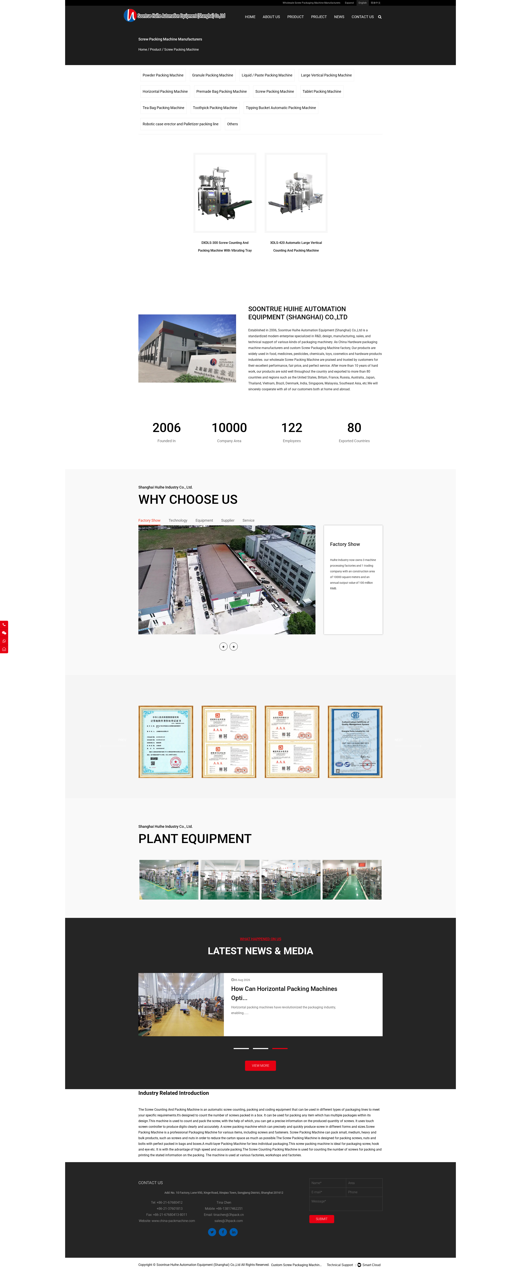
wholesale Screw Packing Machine (294, 360)
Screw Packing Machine (274, 91)
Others (232, 124)
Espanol (349, 2)
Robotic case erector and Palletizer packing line (181, 124)
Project (319, 17)
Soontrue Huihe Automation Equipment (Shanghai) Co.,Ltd (320, 330)
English (363, 2)
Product (295, 17)
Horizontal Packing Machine (165, 91)
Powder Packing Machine (163, 75)
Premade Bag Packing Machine (221, 91)
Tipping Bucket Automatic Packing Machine (281, 108)
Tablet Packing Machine (322, 91)
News (339, 17)
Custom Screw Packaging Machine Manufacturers (296, 1265)
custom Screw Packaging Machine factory (320, 348)
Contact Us (363, 17)
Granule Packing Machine (212, 75)
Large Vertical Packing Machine (326, 75)
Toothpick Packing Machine (215, 108)
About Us (271, 17)
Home (250, 17)
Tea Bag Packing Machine (163, 108)
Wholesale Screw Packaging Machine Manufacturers (311, 2)
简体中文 (376, 2)
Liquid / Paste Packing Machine (267, 75)
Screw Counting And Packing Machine (172, 1109)
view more (260, 1066)
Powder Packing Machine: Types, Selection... (292, 988)
